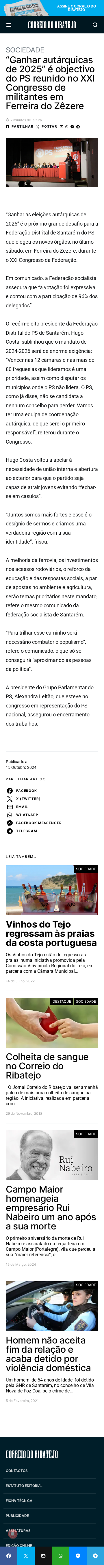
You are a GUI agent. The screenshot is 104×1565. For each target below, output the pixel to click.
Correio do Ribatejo (52, 24)
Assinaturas (18, 1530)
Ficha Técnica (19, 1500)
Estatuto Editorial (24, 1485)
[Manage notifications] (12, 1533)
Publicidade (17, 1515)
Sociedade (25, 50)
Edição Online (19, 1545)
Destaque (62, 1001)
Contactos (17, 1471)
